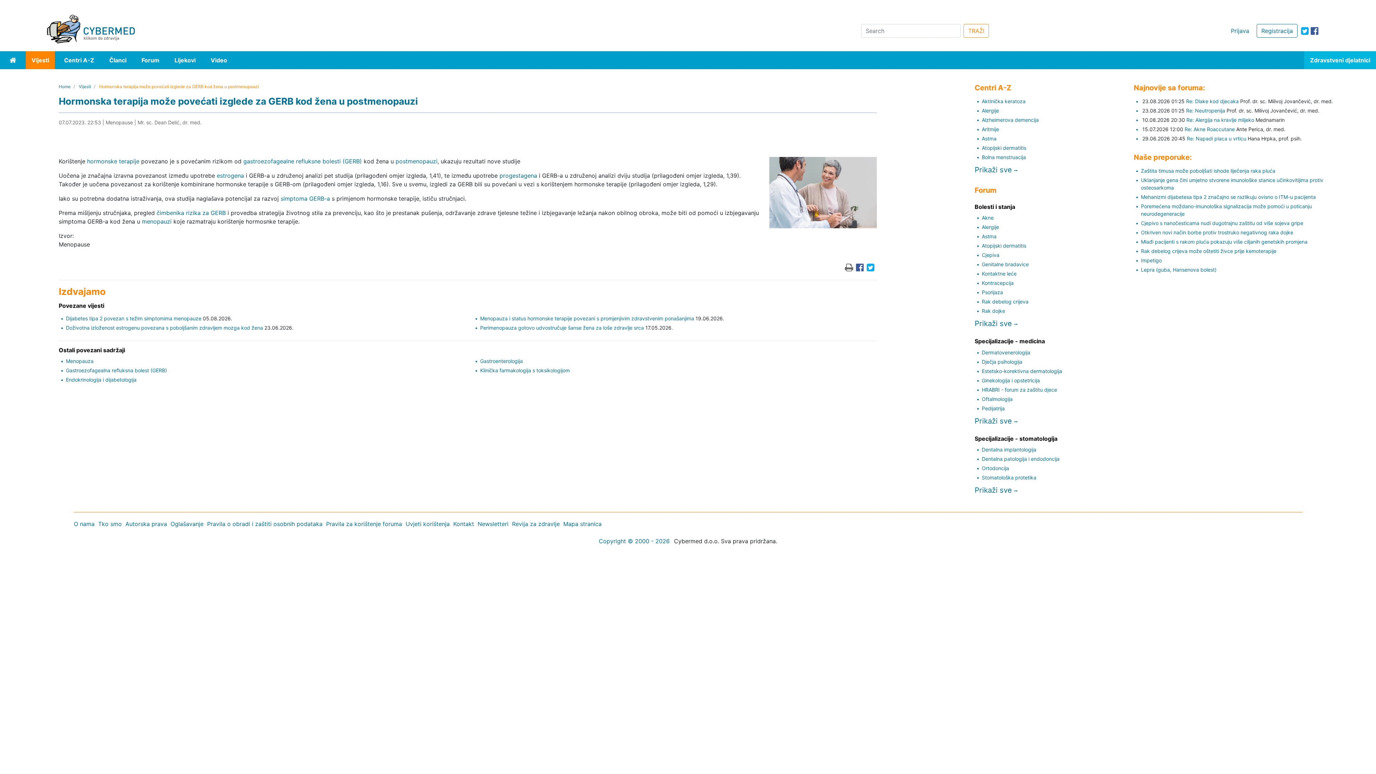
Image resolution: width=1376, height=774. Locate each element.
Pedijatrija (993, 408)
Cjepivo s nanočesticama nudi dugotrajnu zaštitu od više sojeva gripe (1222, 223)
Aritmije (990, 129)
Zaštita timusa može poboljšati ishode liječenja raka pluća (1208, 171)
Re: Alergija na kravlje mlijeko (1220, 120)
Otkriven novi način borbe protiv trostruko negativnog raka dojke (1217, 232)
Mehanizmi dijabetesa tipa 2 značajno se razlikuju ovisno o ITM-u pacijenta (1228, 197)
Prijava (1240, 30)
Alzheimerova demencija (1010, 120)
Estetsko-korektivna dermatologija (1022, 371)
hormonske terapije (113, 161)
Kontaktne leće (999, 274)
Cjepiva (990, 255)
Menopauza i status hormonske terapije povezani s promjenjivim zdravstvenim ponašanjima (587, 318)
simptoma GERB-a (305, 198)
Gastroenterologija (501, 361)
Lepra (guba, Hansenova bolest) (1179, 270)
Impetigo (1151, 260)
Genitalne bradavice (1005, 264)
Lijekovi (185, 60)
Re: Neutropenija (1205, 111)
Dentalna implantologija (1009, 449)
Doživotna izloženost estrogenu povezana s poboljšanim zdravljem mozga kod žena (164, 328)
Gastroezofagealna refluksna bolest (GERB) (116, 370)
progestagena (518, 175)
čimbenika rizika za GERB (191, 212)
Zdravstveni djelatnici (1340, 60)
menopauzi (157, 221)
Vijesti (40, 60)
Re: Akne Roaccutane (1210, 129)
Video (219, 60)
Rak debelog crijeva (1005, 301)
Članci (117, 60)
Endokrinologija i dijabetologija (101, 380)
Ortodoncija (995, 468)
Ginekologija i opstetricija (1011, 380)
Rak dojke (993, 311)
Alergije (990, 111)
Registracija (1277, 30)
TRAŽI (976, 30)
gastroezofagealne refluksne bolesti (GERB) (302, 161)
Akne (988, 218)
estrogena (230, 175)
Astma (989, 138)
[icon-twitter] (1304, 31)
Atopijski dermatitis (1004, 148)
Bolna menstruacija (1004, 157)
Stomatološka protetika (1009, 477)
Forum (150, 60)
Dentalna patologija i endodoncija (1021, 459)
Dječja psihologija (1002, 362)
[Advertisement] (215, 599)
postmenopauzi (417, 161)
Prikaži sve (994, 169)
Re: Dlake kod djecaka (1212, 101)
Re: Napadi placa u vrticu (1216, 138)
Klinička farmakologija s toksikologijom (525, 370)
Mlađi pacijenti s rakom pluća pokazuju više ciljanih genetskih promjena (1224, 242)
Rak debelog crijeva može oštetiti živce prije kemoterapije (1208, 251)
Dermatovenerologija (1006, 352)
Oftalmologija (997, 399)
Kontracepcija (998, 283)
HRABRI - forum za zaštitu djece (1019, 390)
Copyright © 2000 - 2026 (634, 541)
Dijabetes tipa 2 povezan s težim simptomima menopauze (133, 318)
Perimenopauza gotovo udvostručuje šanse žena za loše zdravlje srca (562, 328)
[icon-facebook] (1314, 31)
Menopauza (80, 361)
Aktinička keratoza (1004, 101)
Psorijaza (992, 292)
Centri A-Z (79, 60)
